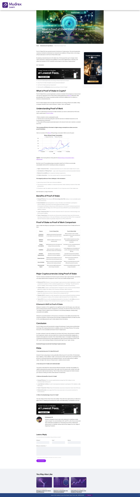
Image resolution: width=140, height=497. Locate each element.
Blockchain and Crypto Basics (46, 45)
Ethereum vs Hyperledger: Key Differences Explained (61, 491)
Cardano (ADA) (41, 287)
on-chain (72, 299)
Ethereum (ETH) (41, 282)
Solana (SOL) (40, 291)
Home (37, 45)
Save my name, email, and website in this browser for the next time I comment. (49, 457)
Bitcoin (69, 95)
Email (53, 440)
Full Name (38, 440)
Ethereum (47, 87)
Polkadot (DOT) (41, 295)
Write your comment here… (41, 445)
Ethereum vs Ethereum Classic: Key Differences (43, 491)
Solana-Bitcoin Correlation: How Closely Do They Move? (78, 491)
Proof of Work (49, 113)
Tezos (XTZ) (40, 299)
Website (69, 440)
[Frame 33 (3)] (58, 73)
